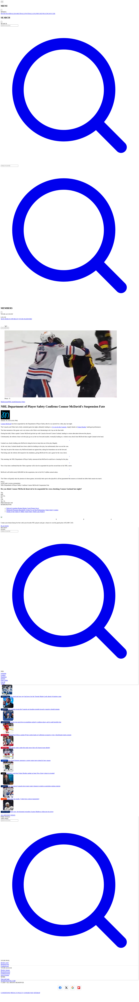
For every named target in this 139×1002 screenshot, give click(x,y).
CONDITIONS (5, 993)
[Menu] (1, 328)
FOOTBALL (28, 13)
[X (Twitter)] (66, 987)
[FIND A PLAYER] (69, 304)
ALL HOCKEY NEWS (8, 815)
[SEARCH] (69, 164)
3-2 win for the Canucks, (59, 427)
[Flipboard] (79, 987)
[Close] (1, 10)
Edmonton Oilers (20, 402)
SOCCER (52, 13)
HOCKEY (40, 13)
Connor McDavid (6, 424)
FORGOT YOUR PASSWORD (22, 319)
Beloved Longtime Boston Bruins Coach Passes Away (22, 508)
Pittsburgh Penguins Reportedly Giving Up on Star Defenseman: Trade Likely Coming (32, 510)
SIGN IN (3, 319)
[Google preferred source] (72, 987)
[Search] (3, 328)
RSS (31, 993)
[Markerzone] (69, 322)
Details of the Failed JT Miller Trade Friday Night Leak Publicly (25, 511)
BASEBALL (10, 13)
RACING (46, 13)
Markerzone (4, 402)
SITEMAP (37, 993)
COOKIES (26, 993)
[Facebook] (60, 987)
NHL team (11, 402)
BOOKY (3, 13)
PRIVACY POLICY (17, 993)
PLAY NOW (5, 526)
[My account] (8, 328)
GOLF (35, 13)
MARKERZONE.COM (8, 981)
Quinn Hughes (81, 427)
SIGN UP (9, 319)
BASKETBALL (19, 13)
